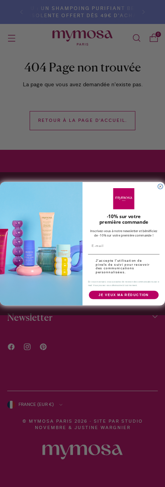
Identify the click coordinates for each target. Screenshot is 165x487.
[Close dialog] (160, 186)
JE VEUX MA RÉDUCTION (124, 294)
